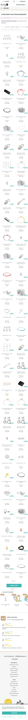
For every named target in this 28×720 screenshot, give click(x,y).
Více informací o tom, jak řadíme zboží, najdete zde (11, 29)
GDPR (14, 687)
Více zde (3, 709)
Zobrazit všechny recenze (17, 619)
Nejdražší (17, 26)
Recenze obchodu (14, 685)
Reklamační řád (14, 676)
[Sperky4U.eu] (4, 5)
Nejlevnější (12, 26)
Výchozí (2, 26)
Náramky (4, 12)
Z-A (23, 26)
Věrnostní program (14, 670)
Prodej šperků (14, 681)
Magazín (14, 666)
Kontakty (14, 689)
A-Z (20, 26)
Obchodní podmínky (14, 674)
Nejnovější (7, 26)
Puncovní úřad (14, 695)
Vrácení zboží (14, 672)
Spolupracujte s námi (14, 664)
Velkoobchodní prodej (14, 693)
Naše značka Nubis (14, 683)
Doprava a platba (14, 668)
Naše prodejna (14, 691)
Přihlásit (23, 1)
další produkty (14, 585)
